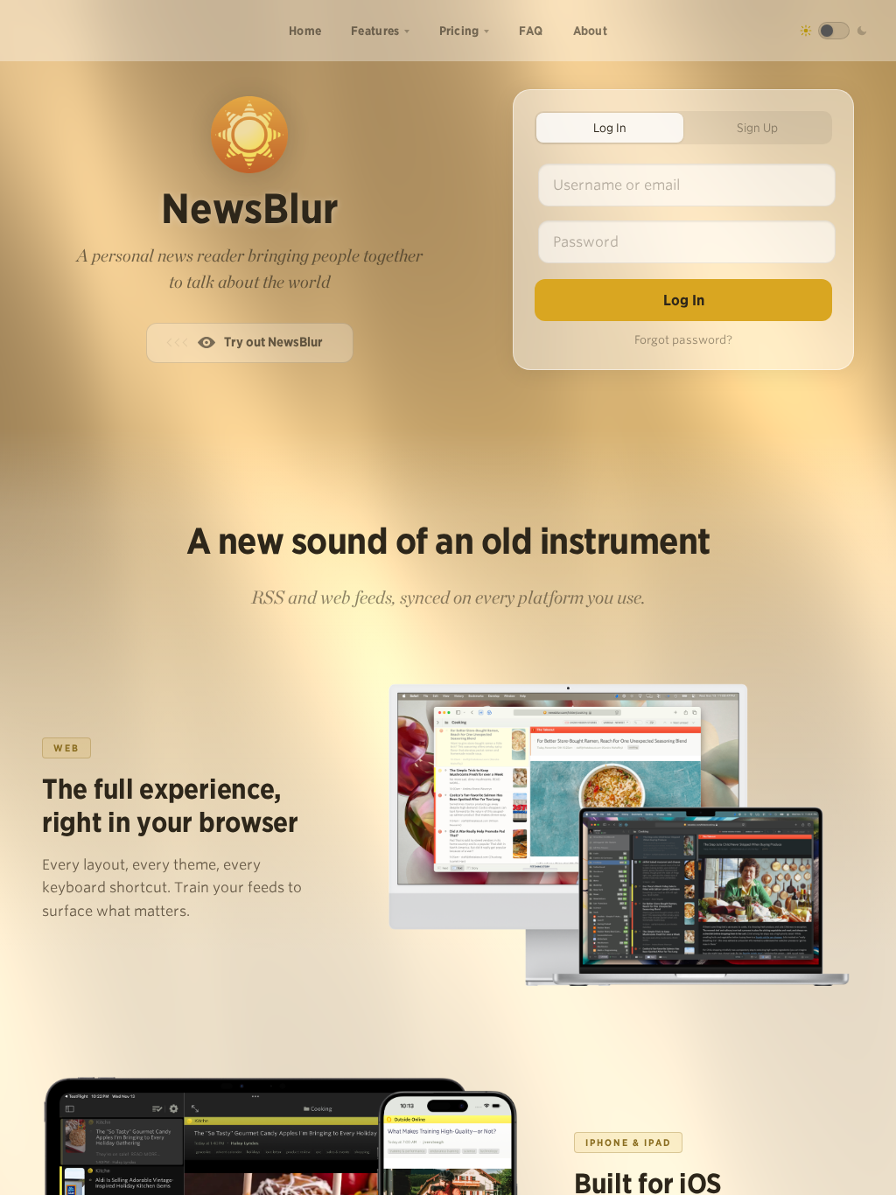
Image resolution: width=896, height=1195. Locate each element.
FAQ (531, 31)
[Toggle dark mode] (834, 30)
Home (305, 31)
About (590, 31)
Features (375, 31)
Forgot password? (683, 339)
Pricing (459, 31)
